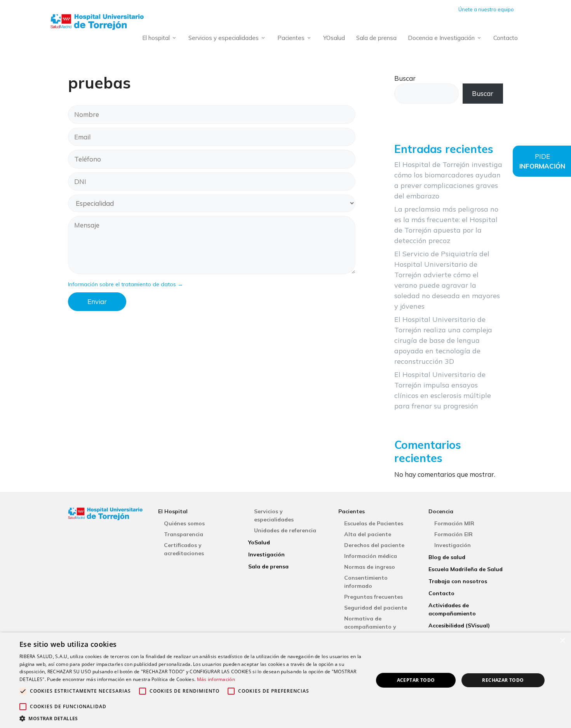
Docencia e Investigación (441, 38)
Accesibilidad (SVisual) (459, 625)
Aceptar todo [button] (416, 680)
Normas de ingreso (369, 566)
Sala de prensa (376, 38)
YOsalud (334, 38)
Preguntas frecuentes (373, 596)
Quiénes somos (184, 523)
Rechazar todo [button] (503, 680)
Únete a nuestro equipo (486, 9)
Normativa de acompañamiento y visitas (370, 626)
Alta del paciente (367, 534)
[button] (191, 718)
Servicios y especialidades (223, 38)
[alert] (285, 680)
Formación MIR (454, 523)
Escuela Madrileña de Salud (465, 569)
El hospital (156, 38)
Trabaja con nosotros (457, 581)
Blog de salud (446, 557)
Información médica (370, 556)
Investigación (266, 554)
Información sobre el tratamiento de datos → (125, 284)
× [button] (562, 641)
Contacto (505, 38)
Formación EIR (453, 534)
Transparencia (183, 534)
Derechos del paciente (374, 545)
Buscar (405, 78)
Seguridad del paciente (375, 607)
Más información (216, 679)
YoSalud (259, 542)
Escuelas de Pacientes (373, 523)
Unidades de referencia (285, 530)
